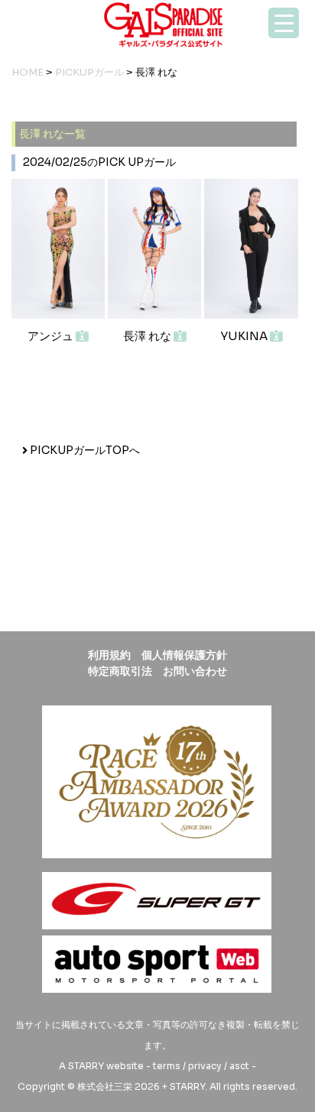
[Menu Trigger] (283, 23)
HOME (27, 72)
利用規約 (109, 655)
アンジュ (52, 336)
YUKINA (245, 336)
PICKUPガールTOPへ (84, 450)
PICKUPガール (89, 72)
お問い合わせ (195, 671)
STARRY (86, 1065)
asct (239, 1065)
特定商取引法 (120, 671)
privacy (205, 1065)
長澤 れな (148, 336)
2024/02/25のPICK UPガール (99, 162)
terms (166, 1065)
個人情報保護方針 (184, 655)
